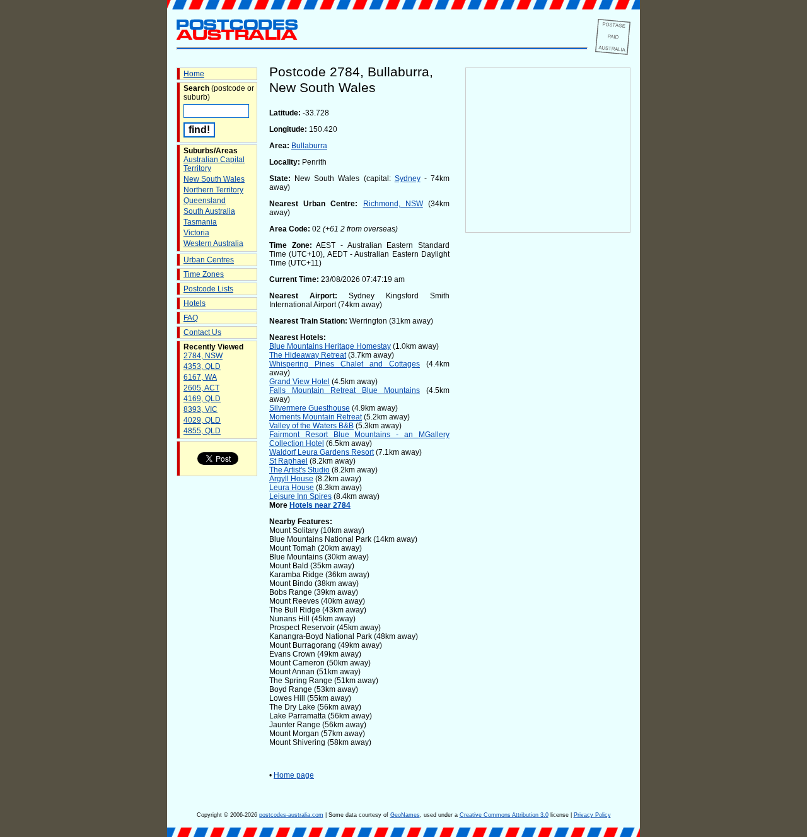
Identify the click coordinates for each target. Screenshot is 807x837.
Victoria (196, 232)
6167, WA (200, 377)
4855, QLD (202, 430)
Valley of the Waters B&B (311, 425)
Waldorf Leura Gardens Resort (321, 452)
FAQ (190, 317)
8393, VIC (200, 409)
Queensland (204, 200)
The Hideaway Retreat (307, 355)
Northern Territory (213, 189)
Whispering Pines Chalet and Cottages (344, 364)
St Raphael (288, 461)
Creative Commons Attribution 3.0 (504, 815)
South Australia (209, 211)
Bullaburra (309, 145)
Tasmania (200, 222)
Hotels (194, 303)
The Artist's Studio (299, 469)
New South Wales (214, 179)
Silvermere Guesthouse (309, 408)
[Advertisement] (547, 442)
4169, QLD (202, 398)
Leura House (291, 487)
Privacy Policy (592, 815)
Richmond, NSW (393, 203)
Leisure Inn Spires (300, 496)
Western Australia (213, 243)
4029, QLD (202, 420)
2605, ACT (201, 387)
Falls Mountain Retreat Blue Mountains (344, 390)
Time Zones (203, 274)
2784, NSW (203, 355)
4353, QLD (202, 366)
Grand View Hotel (299, 381)
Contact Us (202, 332)
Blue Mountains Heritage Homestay (330, 346)
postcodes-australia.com (291, 815)
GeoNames (405, 815)
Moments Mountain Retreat (315, 417)
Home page (294, 775)
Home (193, 73)
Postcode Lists (208, 288)
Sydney (408, 178)
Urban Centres (208, 259)
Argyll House (291, 478)
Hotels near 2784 (320, 505)
